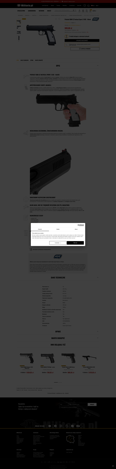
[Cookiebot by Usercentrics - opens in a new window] (78, 225)
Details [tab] (58, 229)
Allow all (75, 242)
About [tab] (76, 229)
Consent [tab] (40, 229)
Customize (57, 242)
